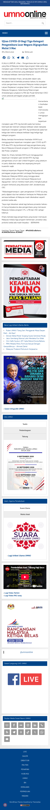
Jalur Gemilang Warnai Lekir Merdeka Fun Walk (25, 338)
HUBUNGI (25, 774)
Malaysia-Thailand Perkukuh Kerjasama (21, 349)
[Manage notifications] (5, 805)
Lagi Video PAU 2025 (13, 596)
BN (25, 783)
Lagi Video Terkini (11, 593)
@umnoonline (26, 652)
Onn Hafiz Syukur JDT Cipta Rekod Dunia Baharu (25, 341)
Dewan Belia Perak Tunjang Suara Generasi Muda (25, 336)
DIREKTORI (25, 760)
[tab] (24, 424)
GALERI (25, 756)
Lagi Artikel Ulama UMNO (19, 556)
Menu (5, 33)
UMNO (25, 778)
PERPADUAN (25, 791)
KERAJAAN (25, 787)
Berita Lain (29, 52)
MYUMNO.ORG (41, 2)
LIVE (25, 752)
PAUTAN (25, 765)
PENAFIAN (25, 769)
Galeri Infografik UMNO (14, 409)
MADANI (25, 796)
